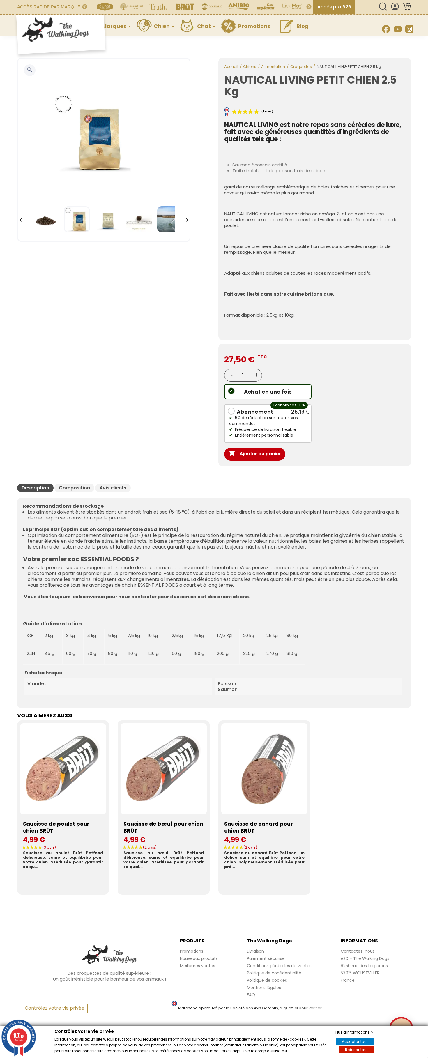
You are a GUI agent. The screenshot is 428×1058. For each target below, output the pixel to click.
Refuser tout (356, 1049)
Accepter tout (355, 1041)
